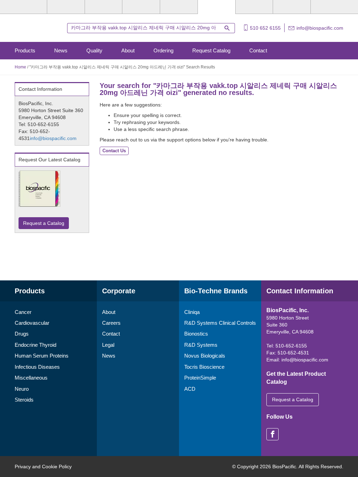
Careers (111, 323)
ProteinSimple (200, 378)
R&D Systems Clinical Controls (220, 323)
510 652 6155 (265, 28)
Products (25, 50)
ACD (189, 389)
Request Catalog (211, 50)
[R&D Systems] (66, 7)
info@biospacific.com (319, 28)
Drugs (22, 334)
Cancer (23, 312)
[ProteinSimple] (179, 7)
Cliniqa (192, 312)
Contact (258, 50)
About (128, 50)
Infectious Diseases (37, 367)
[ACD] (291, 7)
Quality (94, 50)
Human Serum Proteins (42, 356)
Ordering (163, 50)
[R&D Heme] (329, 7)
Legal (108, 345)
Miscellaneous (31, 378)
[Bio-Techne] (28, 7)
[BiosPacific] (216, 7)
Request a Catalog (43, 223)
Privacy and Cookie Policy (43, 466)
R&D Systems (200, 345)
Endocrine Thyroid (35, 345)
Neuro (22, 389)
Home (20, 67)
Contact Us (114, 150)
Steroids (24, 400)
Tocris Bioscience (204, 367)
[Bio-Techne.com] (37, 27)
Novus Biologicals (204, 356)
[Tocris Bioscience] (141, 7)
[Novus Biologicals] (103, 7)
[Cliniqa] (254, 7)
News (60, 50)
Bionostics (196, 334)
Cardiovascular (32, 323)
